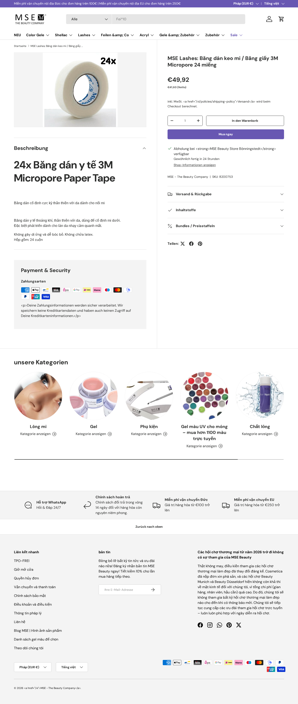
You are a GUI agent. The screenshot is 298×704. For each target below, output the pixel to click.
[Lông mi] (38, 396)
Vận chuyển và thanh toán (35, 587)
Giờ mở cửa (23, 569)
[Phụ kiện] (149, 396)
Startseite (20, 46)
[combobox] (155, 19)
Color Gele (35, 35)
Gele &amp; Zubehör (177, 35)
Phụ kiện (149, 426)
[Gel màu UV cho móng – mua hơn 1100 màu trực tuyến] (204, 396)
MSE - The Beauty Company (188, 177)
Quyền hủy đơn (26, 578)
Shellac (61, 35)
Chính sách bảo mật (30, 595)
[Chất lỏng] (260, 396)
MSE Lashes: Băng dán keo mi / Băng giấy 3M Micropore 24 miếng (57, 46)
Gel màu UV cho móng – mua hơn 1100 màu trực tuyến (204, 433)
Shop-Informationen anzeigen (195, 165)
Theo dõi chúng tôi (28, 648)
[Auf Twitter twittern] (182, 243)
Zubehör (212, 35)
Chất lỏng (260, 426)
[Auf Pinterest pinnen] (200, 243)
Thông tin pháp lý (28, 613)
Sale (234, 35)
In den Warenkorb (245, 121)
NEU (17, 35)
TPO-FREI (21, 560)
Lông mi (38, 426)
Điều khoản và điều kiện (33, 604)
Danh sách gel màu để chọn (36, 639)
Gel (93, 426)
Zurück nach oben (149, 527)
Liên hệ (19, 622)
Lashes (84, 35)
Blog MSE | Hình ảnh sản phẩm (38, 630)
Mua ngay (226, 134)
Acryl (144, 35)
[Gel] (94, 396)
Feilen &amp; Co (115, 35)
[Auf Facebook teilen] (191, 243)
